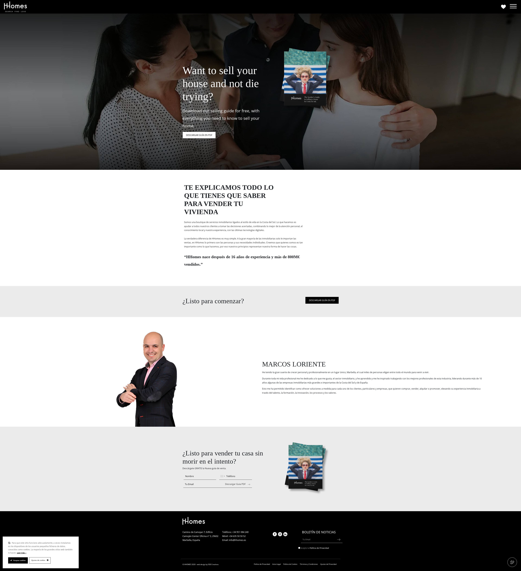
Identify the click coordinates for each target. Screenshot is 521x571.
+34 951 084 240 (240, 532)
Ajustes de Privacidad (328, 564)
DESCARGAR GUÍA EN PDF (199, 135)
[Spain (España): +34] (222, 476)
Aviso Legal (276, 564)
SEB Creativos (213, 564)
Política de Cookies (290, 564)
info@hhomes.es (237, 540)
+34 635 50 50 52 (237, 536)
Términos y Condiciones (309, 564)
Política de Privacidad (319, 548)
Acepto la (315, 548)
